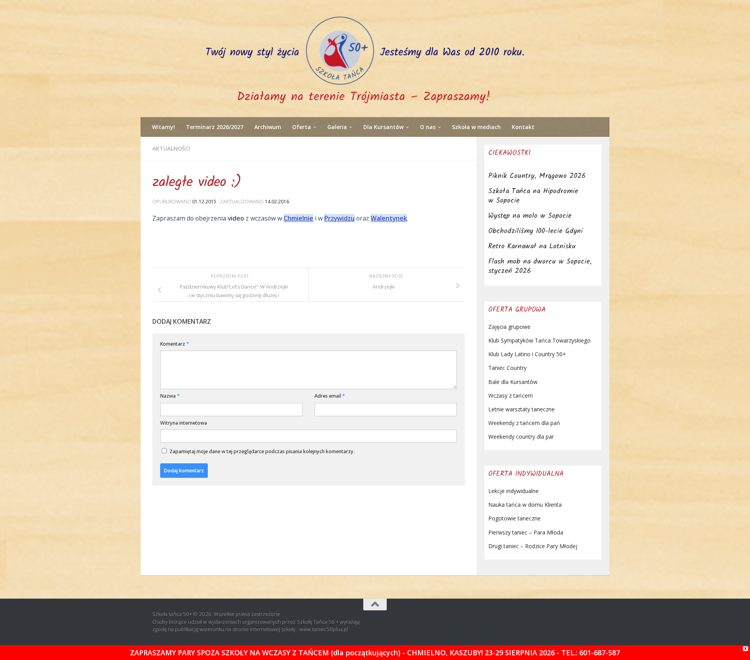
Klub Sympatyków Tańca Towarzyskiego (539, 340)
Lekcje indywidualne (513, 491)
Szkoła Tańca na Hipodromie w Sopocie (533, 196)
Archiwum (267, 127)
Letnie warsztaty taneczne (521, 409)
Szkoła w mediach (476, 127)
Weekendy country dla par (521, 436)
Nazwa (170, 396)
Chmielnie (298, 218)
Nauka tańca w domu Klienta (525, 504)
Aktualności (171, 148)
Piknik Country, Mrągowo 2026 (537, 176)
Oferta (301, 127)
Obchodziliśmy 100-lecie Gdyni (535, 231)
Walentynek (389, 218)
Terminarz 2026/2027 (214, 127)
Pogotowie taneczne (514, 518)
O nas (428, 127)
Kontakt (523, 127)
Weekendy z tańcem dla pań (524, 423)
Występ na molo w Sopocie (529, 216)
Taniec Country (507, 367)
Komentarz (174, 344)
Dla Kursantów (383, 127)
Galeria (337, 127)
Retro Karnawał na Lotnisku (532, 246)
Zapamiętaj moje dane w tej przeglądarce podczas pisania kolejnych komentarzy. (262, 451)
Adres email (329, 396)
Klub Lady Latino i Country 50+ (527, 354)
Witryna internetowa (183, 423)
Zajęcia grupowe (509, 326)
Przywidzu (339, 218)
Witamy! (163, 127)
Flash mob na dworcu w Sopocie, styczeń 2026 (540, 266)
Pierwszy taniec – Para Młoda (525, 532)
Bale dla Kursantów (513, 382)
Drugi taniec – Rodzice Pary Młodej (532, 546)
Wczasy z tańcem (510, 395)
